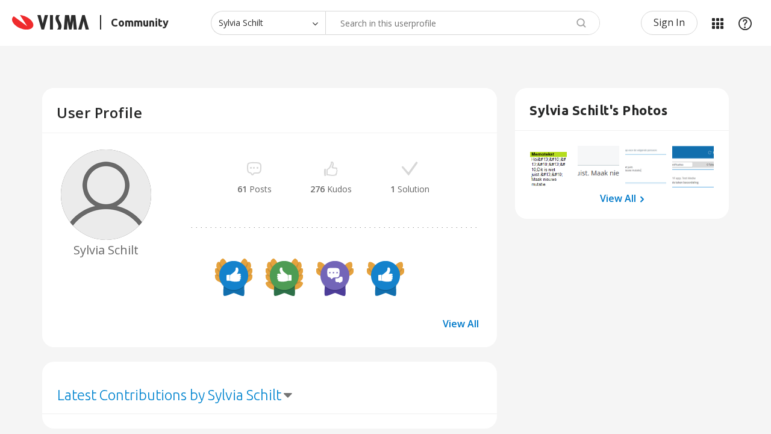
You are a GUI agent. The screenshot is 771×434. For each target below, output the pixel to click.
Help (745, 23)
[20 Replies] (335, 277)
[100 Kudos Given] (233, 277)
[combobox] (462, 23)
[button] (551, 166)
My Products (717, 23)
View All (461, 323)
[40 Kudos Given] (385, 277)
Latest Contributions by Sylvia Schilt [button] (169, 395)
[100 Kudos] (284, 277)
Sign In (669, 22)
